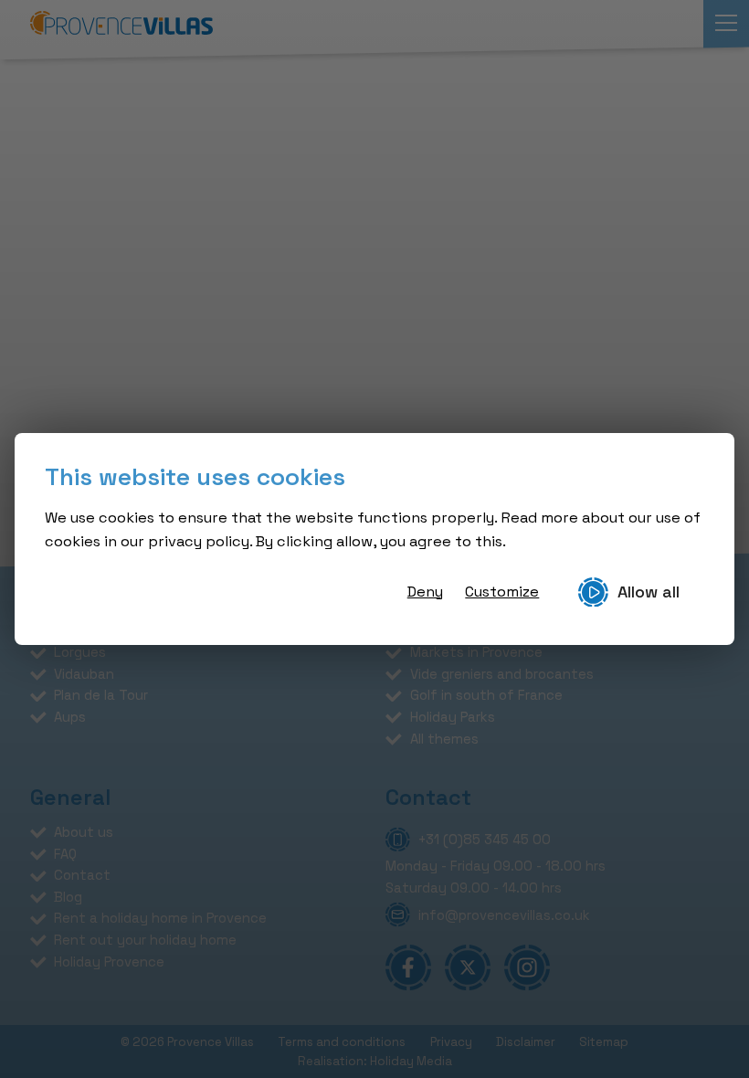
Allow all (648, 591)
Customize (502, 591)
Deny (425, 591)
